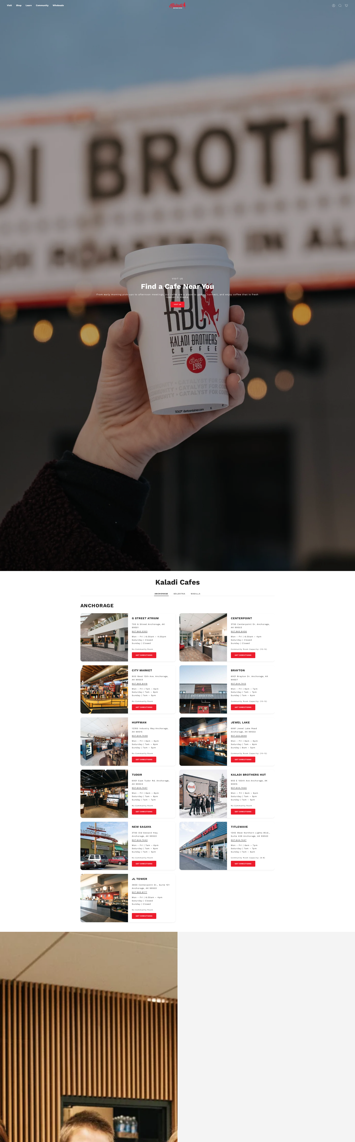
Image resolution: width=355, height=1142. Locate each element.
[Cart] (346, 5)
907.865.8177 (139, 892)
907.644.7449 (140, 736)
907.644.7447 (140, 788)
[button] (19, 5)
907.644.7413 (238, 684)
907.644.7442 (140, 840)
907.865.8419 (140, 684)
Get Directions (144, 655)
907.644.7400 (239, 788)
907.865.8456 (239, 631)
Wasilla (195, 594)
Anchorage (161, 594)
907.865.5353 (140, 631)
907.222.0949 (239, 736)
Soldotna (179, 594)
